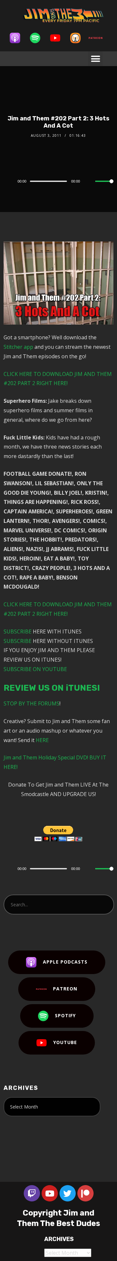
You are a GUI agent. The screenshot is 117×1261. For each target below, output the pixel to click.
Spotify (65, 1015)
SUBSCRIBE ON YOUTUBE (35, 669)
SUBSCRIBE (18, 631)
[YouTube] (58, 38)
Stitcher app (18, 346)
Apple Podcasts (65, 962)
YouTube (65, 1042)
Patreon (65, 989)
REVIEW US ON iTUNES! (52, 688)
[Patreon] (99, 38)
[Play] (7, 181)
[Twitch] (32, 1193)
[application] (58, 180)
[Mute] (90, 181)
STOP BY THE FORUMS (31, 703)
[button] (95, 58)
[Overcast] (79, 38)
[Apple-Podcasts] (18, 38)
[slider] (104, 186)
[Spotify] (38, 38)
